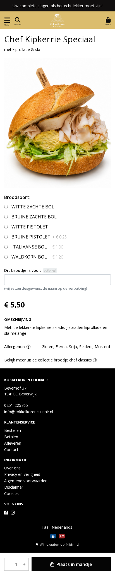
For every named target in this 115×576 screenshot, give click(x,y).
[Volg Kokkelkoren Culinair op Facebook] (6, 512)
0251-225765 (16, 405)
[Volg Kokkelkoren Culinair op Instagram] (13, 512)
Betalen (11, 436)
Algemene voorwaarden (25, 480)
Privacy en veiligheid (22, 474)
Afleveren (12, 443)
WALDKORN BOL (37, 257)
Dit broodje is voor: (22, 270)
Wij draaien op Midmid (59, 545)
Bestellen (12, 430)
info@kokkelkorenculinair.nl (28, 411)
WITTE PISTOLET (29, 227)
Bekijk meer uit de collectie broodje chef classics (48, 360)
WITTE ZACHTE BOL (32, 207)
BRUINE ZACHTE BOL (34, 217)
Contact (11, 449)
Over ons (12, 468)
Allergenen (15, 346)
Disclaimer (13, 487)
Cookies (11, 493)
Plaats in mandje (73, 564)
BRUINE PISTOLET (39, 237)
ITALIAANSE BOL (37, 247)
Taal (45, 527)
